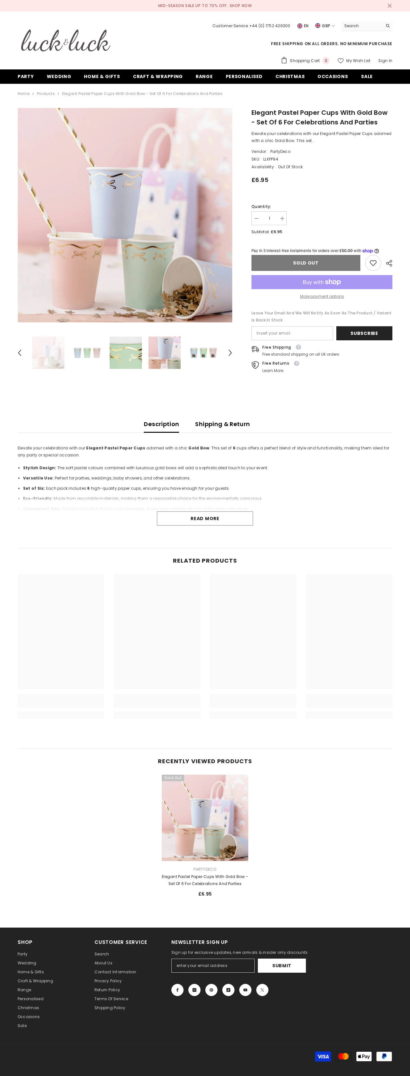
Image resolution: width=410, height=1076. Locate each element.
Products (46, 93)
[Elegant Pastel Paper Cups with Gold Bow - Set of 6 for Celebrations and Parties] (205, 818)
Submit (281, 965)
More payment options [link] (322, 296)
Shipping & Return (222, 424)
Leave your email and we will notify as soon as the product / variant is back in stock (321, 316)
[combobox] (361, 26)
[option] (125, 215)
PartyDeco (280, 151)
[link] (373, 263)
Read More (205, 518)
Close (389, 6)
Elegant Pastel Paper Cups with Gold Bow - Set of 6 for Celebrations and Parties (205, 880)
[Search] (366, 26)
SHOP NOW (241, 5)
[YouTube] (245, 990)
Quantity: (261, 206)
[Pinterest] (211, 990)
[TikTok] (228, 990)
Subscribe (364, 333)
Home (23, 93)
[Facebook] (177, 990)
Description (161, 424)
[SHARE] (386, 263)
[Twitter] (262, 990)
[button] (19, 353)
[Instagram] (194, 990)
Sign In (385, 60)
